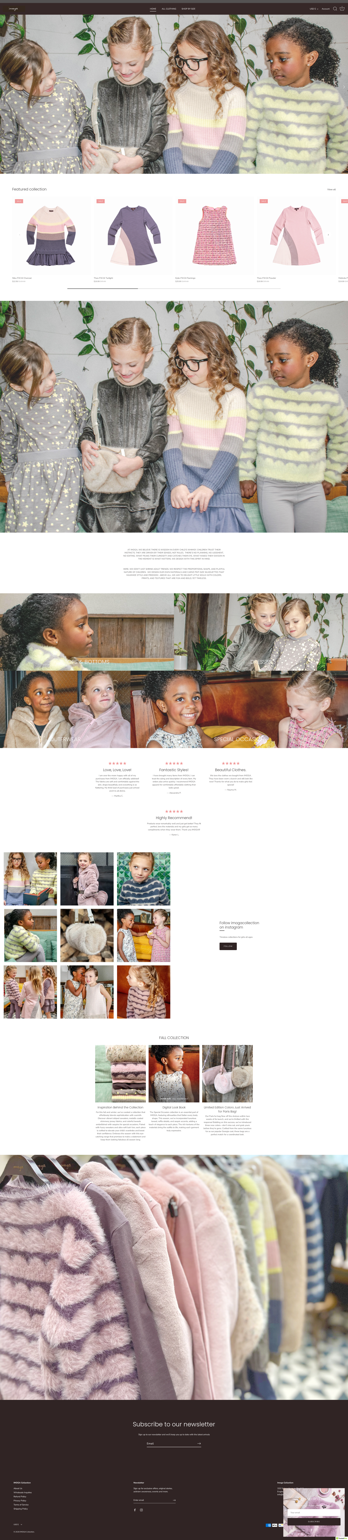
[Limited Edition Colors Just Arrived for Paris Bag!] (227, 1073)
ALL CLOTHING (169, 8)
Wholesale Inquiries (23, 1492)
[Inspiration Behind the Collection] (120, 1073)
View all (331, 189)
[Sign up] (174, 1500)
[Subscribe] (199, 1443)
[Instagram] (316, 1530)
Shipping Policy (21, 1508)
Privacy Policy (20, 1500)
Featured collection (29, 189)
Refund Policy (20, 1496)
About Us (18, 1488)
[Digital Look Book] (174, 1073)
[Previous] (4, 87)
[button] (20, 235)
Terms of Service (21, 1504)
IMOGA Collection (27, 1532)
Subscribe (314, 1521)
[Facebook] (311, 1530)
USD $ (313, 9)
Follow (228, 946)
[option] (174, 87)
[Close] (341, 1492)
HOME (153, 8)
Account (326, 8)
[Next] (344, 87)
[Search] (335, 9)
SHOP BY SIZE (188, 8)
